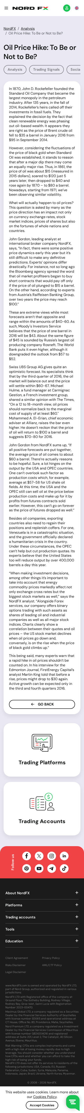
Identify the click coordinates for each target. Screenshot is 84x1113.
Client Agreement (16, 958)
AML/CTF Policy (52, 965)
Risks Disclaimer (15, 965)
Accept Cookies (42, 1105)
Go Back (45, 704)
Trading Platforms (42, 762)
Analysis (28, 28)
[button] (6, 8)
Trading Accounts (42, 821)
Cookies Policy (45, 1096)
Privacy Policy (51, 958)
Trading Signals (46, 69)
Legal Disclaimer (15, 972)
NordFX (10, 28)
